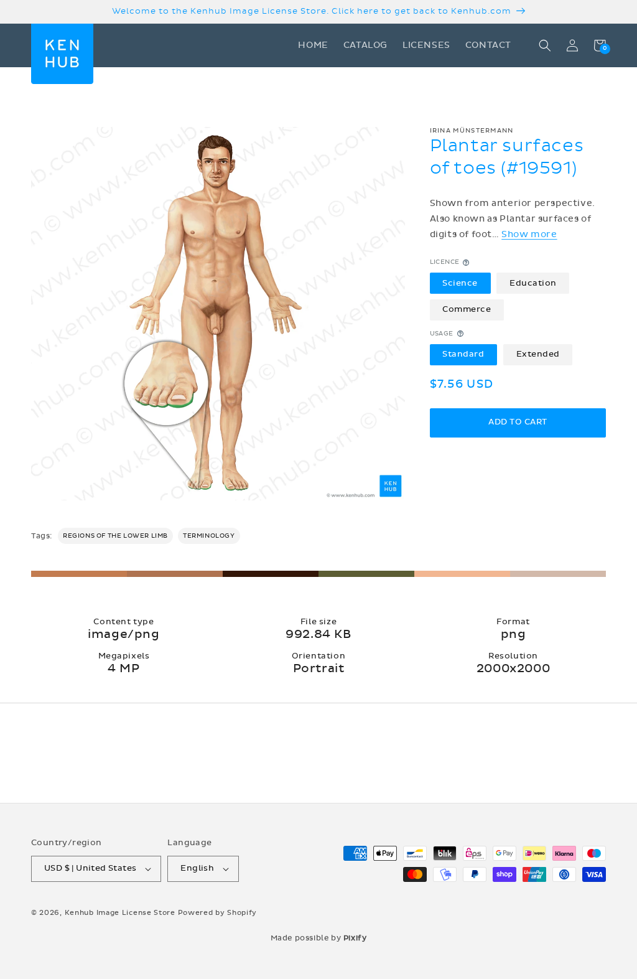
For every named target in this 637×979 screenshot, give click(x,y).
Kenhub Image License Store (120, 913)
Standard (463, 354)
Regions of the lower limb (115, 536)
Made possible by (319, 938)
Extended (538, 354)
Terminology (209, 536)
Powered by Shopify (218, 913)
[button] (545, 45)
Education (533, 283)
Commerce (466, 309)
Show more (529, 234)
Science (460, 283)
